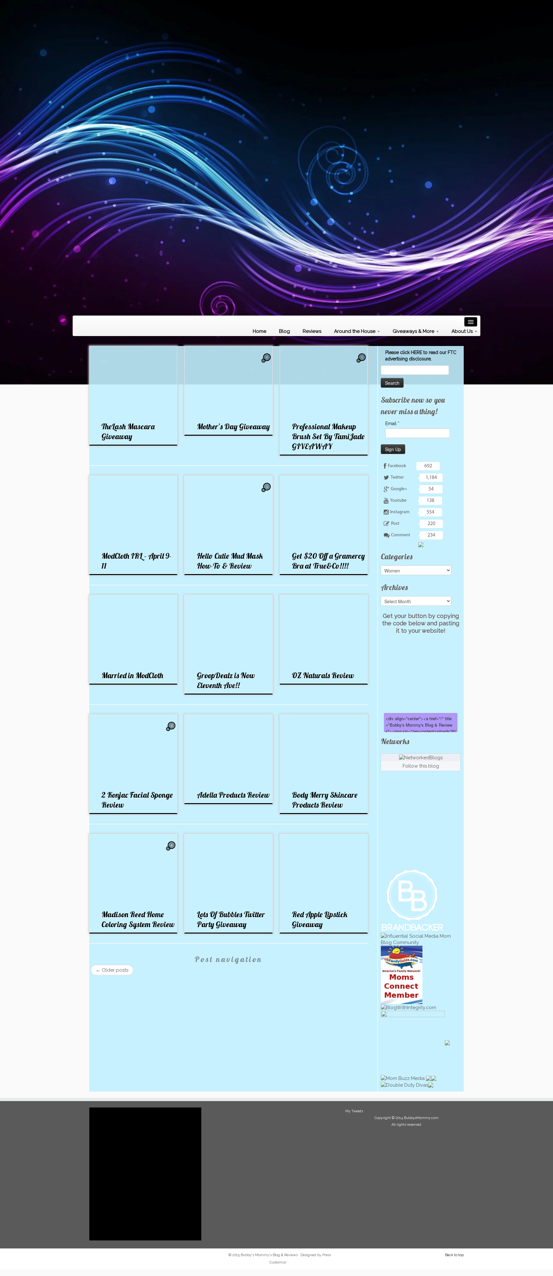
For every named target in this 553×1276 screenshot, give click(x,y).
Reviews (312, 331)
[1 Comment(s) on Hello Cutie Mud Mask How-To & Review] (267, 492)
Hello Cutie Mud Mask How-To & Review (230, 561)
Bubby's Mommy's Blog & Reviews (269, 1255)
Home (259, 331)
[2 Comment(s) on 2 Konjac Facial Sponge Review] (172, 731)
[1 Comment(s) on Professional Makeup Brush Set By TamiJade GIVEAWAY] (362, 363)
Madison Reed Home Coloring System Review (137, 919)
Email (392, 423)
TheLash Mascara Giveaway (128, 431)
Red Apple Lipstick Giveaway (319, 919)
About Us (463, 331)
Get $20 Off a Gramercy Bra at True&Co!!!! (328, 561)
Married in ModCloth (132, 675)
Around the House (355, 331)
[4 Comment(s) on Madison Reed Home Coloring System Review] (172, 851)
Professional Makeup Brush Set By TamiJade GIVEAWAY (328, 436)
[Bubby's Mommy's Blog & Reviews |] (276, 157)
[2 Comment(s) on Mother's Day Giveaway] (267, 363)
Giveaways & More (414, 331)
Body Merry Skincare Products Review (324, 800)
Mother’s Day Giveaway (233, 426)
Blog (284, 331)
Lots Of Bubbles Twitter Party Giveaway (231, 919)
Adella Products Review (233, 795)
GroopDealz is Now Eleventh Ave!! (226, 680)
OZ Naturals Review (323, 675)
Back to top (454, 1255)
